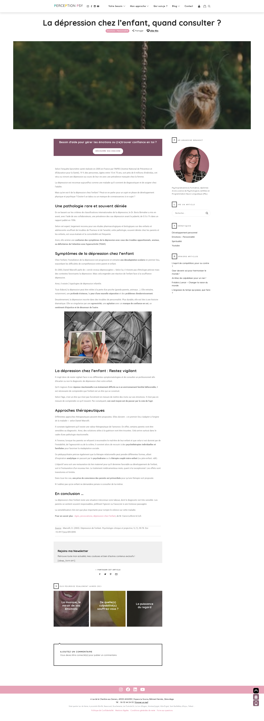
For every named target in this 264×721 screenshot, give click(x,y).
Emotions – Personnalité (183, 237)
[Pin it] (110, 574)
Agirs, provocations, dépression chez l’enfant (95, 516)
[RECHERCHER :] (191, 213)
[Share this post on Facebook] (99, 574)
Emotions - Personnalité (117, 31)
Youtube (176, 245)
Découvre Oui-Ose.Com (108, 151)
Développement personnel (184, 232)
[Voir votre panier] (204, 6)
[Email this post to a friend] (116, 574)
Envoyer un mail (141, 702)
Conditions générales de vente (142, 710)
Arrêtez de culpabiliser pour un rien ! (189, 278)
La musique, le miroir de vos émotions (71, 606)
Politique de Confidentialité (102, 710)
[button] (256, 703)
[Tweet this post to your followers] (105, 574)
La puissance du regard (144, 605)
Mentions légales (122, 710)
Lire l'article (71, 614)
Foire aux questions (165, 710)
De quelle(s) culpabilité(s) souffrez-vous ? (107, 606)
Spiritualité (177, 241)
